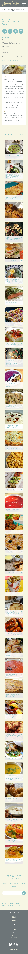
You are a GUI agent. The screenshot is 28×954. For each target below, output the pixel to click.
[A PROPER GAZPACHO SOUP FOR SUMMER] (14, 677)
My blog (14, 920)
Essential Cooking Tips (14, 928)
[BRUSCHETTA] (14, 490)
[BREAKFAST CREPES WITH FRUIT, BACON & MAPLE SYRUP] (14, 718)
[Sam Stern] (10, 5)
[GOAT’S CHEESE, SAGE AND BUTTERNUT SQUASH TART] (14, 697)
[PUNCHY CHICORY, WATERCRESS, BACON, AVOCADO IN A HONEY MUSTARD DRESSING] (14, 178)
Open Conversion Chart (10, 60)
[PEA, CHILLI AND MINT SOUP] (14, 158)
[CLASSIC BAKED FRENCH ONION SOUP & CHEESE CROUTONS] (14, 615)
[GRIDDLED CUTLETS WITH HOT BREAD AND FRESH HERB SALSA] (14, 241)
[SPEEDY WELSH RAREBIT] (14, 656)
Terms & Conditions (14, 921)
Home (3, 9)
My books (14, 919)
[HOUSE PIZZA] (14, 552)
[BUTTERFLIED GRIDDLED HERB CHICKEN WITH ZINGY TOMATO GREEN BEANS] (14, 366)
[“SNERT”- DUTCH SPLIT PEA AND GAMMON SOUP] (14, 863)
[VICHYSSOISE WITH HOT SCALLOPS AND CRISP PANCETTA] (14, 428)
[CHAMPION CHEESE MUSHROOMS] (14, 408)
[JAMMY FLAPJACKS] (14, 220)
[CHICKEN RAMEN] (14, 759)
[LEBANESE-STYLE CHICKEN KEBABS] (14, 325)
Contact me (14, 917)
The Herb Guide (14, 929)
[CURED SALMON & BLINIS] (14, 304)
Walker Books (14, 937)
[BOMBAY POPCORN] (14, 470)
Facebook (14, 944)
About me (14, 916)
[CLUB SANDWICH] (14, 261)
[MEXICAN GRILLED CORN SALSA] (14, 842)
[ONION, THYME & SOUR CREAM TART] (14, 449)
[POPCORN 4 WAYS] (14, 594)
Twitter (10, 944)
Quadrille (14, 935)
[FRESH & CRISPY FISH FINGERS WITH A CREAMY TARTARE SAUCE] (14, 283)
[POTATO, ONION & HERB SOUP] (14, 821)
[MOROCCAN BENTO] (14, 532)
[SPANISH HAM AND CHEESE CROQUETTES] (14, 801)
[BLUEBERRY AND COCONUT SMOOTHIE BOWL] (14, 387)
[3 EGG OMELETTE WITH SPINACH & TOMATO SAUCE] (14, 199)
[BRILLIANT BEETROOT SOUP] (14, 511)
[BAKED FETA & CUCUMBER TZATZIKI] (14, 346)
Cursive (16, 949)
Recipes (8, 9)
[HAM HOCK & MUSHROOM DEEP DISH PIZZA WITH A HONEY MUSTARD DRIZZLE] (14, 739)
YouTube (17, 944)
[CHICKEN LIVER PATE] (14, 573)
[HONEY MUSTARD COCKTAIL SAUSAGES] (14, 635)
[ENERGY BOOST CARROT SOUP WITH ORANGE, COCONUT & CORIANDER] (14, 780)
